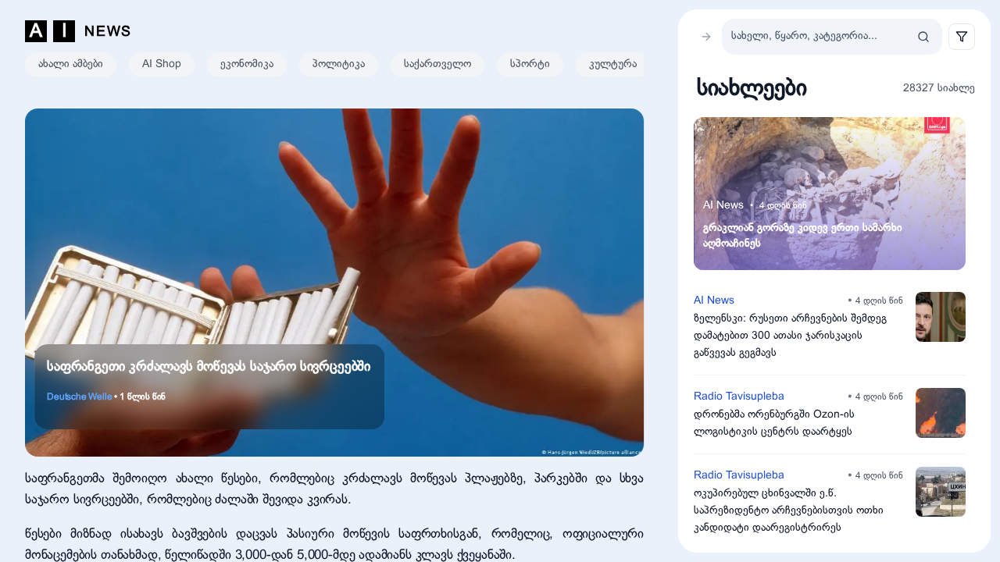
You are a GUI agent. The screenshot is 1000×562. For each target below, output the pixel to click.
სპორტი (530, 64)
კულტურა (613, 64)
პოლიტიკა (338, 64)
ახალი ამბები (70, 64)
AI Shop (161, 64)
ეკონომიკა (246, 64)
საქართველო (437, 64)
